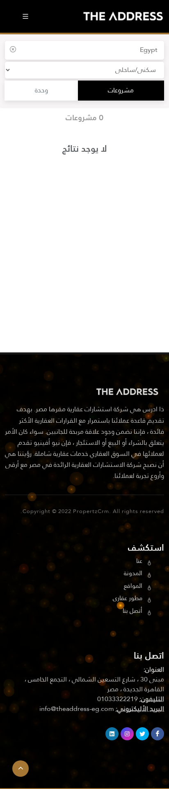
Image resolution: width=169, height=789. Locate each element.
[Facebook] (157, 733)
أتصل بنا (132, 611)
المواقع (133, 586)
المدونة (133, 574)
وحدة (41, 90)
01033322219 (117, 699)
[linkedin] (112, 733)
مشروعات (121, 90)
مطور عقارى (127, 599)
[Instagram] (127, 733)
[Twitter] (142, 733)
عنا (139, 561)
